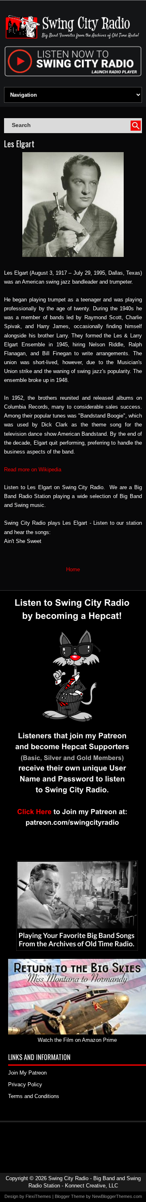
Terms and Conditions (33, 1096)
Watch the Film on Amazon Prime (77, 1040)
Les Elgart (19, 143)
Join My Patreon (27, 1073)
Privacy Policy (25, 1084)
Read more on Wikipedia (32, 469)
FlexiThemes (38, 1196)
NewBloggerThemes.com (117, 1196)
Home (73, 569)
